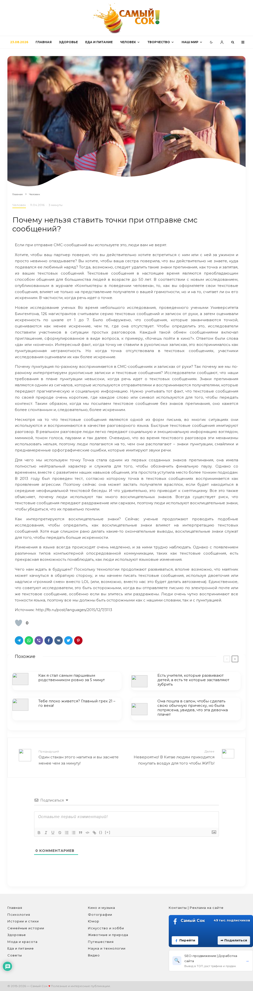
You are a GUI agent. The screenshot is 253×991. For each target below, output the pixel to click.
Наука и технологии (107, 948)
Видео (94, 955)
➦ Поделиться (234, 940)
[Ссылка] (94, 833)
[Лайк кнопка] (18, 623)
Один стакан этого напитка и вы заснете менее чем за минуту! (79, 757)
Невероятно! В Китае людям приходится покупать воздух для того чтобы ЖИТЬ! (174, 757)
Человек (128, 42)
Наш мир (190, 42)
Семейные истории (25, 928)
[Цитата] (80, 833)
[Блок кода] (87, 833)
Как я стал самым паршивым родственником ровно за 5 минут (71, 677)
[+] (107, 832)
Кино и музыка (101, 908)
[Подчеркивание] (52, 833)
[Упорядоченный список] (66, 833)
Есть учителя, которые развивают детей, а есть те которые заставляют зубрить (193, 680)
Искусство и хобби (106, 928)
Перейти (187, 940)
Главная (44, 42)
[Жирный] (39, 833)
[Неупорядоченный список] (73, 833)
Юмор (93, 921)
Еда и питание (99, 42)
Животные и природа (108, 935)
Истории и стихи (23, 921)
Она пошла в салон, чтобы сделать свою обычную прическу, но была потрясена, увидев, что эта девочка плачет (192, 708)
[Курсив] (45, 833)
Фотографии (100, 914)
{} (101, 832)
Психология (18, 914)
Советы (14, 955)
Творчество (159, 42)
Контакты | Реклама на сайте (196, 908)
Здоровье (68, 42)
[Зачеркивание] (59, 833)
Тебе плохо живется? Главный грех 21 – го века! (76, 703)
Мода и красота (22, 942)
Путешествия (101, 942)
